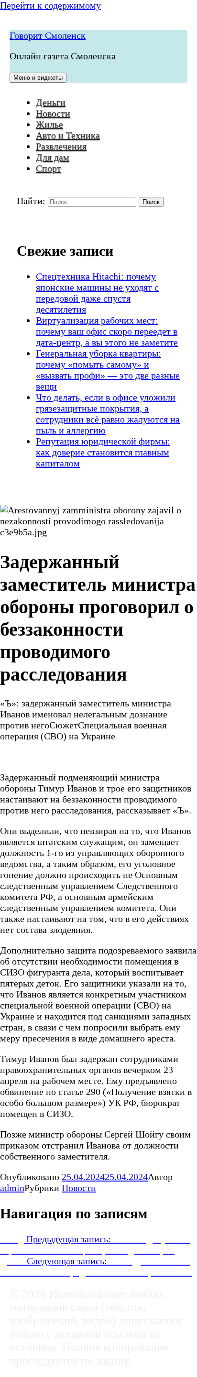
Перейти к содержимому (50, 5)
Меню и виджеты (38, 77)
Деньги (51, 102)
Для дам (52, 157)
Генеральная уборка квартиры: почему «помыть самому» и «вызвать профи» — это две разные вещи (108, 369)
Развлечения (61, 146)
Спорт (48, 168)
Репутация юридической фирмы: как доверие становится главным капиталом (103, 452)
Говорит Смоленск (48, 35)
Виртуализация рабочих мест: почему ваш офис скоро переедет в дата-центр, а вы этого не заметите (107, 331)
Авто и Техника (68, 135)
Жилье (49, 124)
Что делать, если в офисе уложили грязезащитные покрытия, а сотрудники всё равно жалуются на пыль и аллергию (108, 413)
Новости (53, 113)
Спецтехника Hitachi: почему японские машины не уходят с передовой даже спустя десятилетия (97, 292)
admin (12, 1187)
